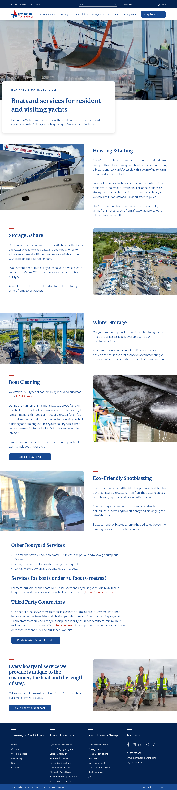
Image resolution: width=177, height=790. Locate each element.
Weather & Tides (19, 753)
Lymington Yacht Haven (61, 744)
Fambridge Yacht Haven (61, 762)
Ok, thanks (147, 787)
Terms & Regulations (98, 753)
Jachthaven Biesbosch (60, 781)
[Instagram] (134, 744)
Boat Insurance (95, 772)
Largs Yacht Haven (58, 753)
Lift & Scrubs (24, 396)
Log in (163, 4)
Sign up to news (134, 762)
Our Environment (96, 762)
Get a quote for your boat (30, 708)
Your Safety (93, 758)
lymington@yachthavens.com (141, 757)
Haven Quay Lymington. (100, 592)
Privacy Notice (95, 749)
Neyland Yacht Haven (60, 767)
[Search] (115, 4)
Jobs (90, 776)
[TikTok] (153, 744)
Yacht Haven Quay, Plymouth (63, 776)
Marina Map (17, 758)
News (14, 762)
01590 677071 (134, 753)
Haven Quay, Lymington (61, 749)
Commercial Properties (99, 767)
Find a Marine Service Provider (35, 640)
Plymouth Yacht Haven (60, 772)
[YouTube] (147, 744)
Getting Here (129, 14)
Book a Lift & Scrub (30, 456)
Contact (15, 767)
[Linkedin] (140, 744)
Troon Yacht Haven (59, 758)
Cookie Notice (160, 787)
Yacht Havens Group (98, 744)
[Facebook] (128, 744)
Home (14, 744)
